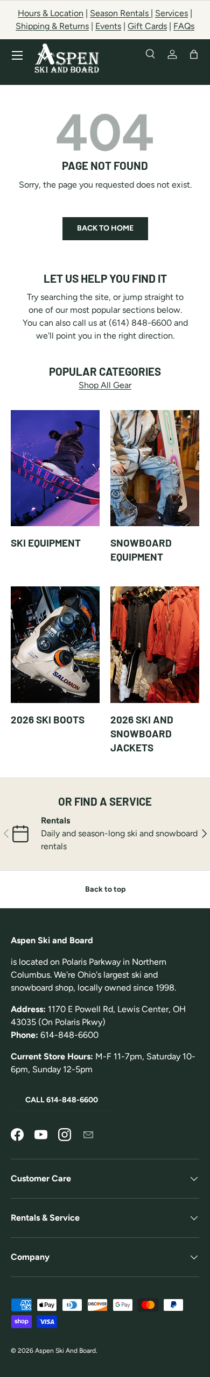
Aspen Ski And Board (65, 1350)
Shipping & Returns (52, 26)
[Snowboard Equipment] (154, 468)
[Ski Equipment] (55, 468)
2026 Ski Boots (48, 719)
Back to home (105, 228)
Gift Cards (147, 26)
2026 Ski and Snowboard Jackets (141, 733)
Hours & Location (50, 13)
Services (171, 13)
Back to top (105, 889)
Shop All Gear (105, 385)
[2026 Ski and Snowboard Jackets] (154, 645)
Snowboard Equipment (141, 549)
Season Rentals (120, 13)
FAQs (183, 26)
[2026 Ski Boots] (55, 645)
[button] (194, 54)
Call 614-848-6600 (61, 1100)
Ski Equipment (46, 542)
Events (108, 26)
